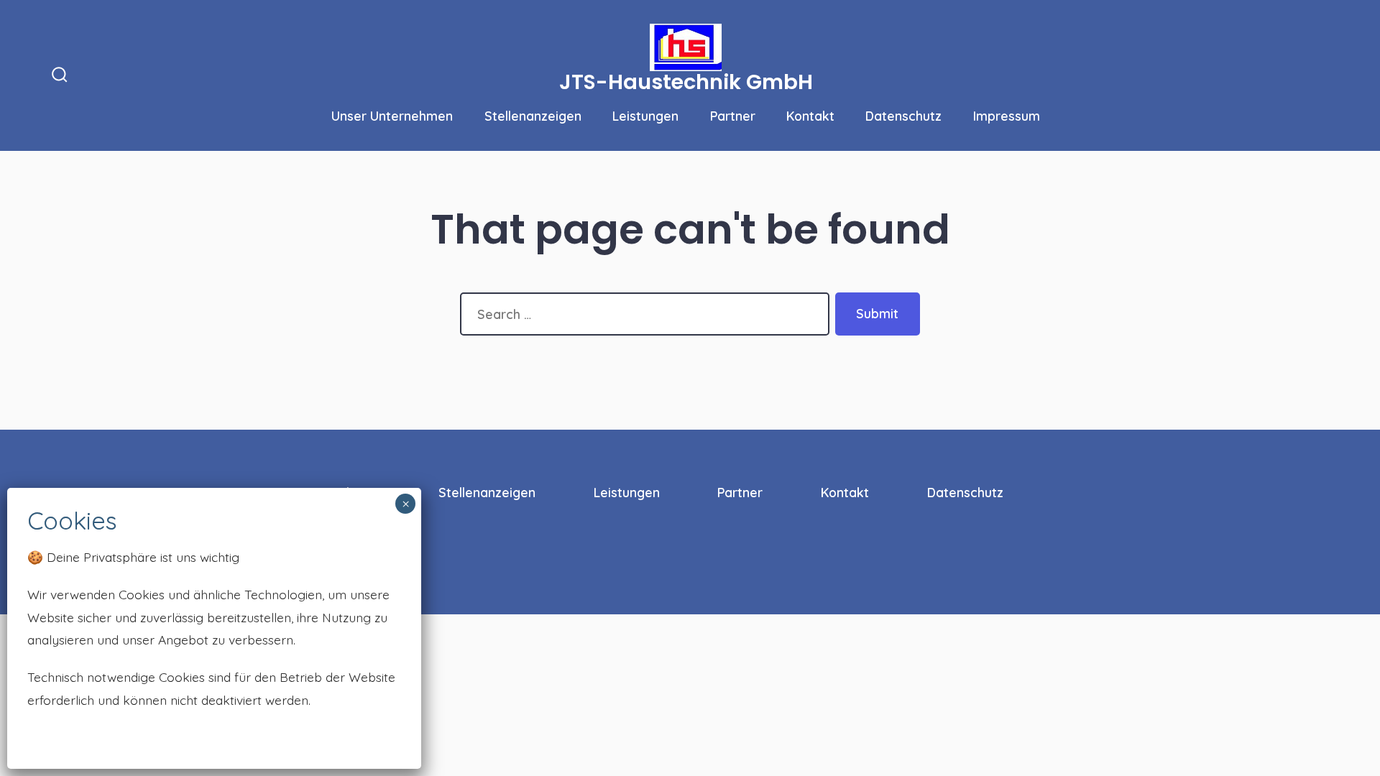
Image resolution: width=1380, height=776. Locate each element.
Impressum (1006, 116)
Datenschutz (903, 116)
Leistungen (645, 116)
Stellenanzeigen (532, 116)
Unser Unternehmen (392, 116)
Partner (732, 116)
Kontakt (810, 116)
